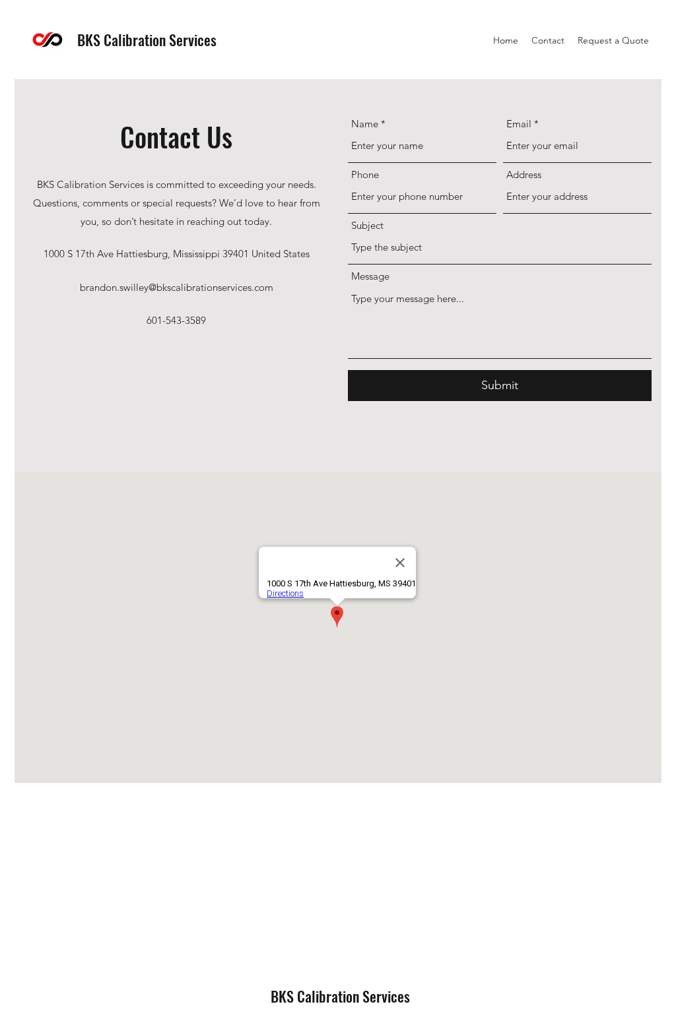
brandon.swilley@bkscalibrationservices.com (176, 287)
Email (518, 124)
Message (370, 276)
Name (364, 124)
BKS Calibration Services (147, 39)
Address (523, 174)
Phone (365, 174)
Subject (367, 225)
